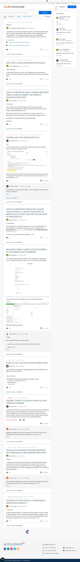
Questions (27, 16)
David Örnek (12, 334)
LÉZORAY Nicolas (13, 141)
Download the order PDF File (23, 137)
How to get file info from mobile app (27, 363)
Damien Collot (13, 429)
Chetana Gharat (13, 506)
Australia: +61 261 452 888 (51, 553)
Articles (11, 16)
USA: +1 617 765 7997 (50, 547)
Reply (7, 194)
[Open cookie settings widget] (3, 559)
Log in (75, 3)
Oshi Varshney (13, 100)
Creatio (52, 3)
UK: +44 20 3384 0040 (50, 550)
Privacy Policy (26, 560)
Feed (56, 7)
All (5, 16)
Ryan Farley (62, 28)
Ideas (19, 16)
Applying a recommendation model (25, 63)
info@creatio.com (69, 547)
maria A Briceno (13, 220)
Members (62, 7)
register (13, 54)
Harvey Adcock (13, 406)
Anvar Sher (12, 366)
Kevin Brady (12, 456)
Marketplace (65, 3)
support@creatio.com (70, 550)
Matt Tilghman (13, 255)
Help (8, 25)
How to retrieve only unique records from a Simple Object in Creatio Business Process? (27, 95)
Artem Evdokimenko (14, 66)
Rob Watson (62, 39)
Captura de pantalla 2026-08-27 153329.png (19, 42)
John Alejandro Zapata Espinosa (17, 28)
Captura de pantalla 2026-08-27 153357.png (19, 45)
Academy (58, 3)
